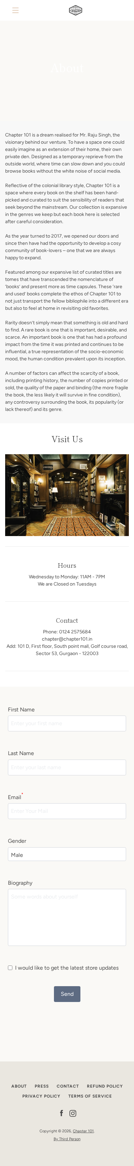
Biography (20, 883)
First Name (21, 709)
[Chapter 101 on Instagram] (72, 1113)
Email (15, 796)
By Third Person (67, 1138)
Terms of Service (90, 1096)
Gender (17, 841)
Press (42, 1086)
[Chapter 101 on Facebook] (61, 1113)
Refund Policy (105, 1086)
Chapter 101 (83, 1131)
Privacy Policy (41, 1096)
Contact (68, 1086)
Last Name (21, 753)
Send (67, 994)
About (19, 1086)
